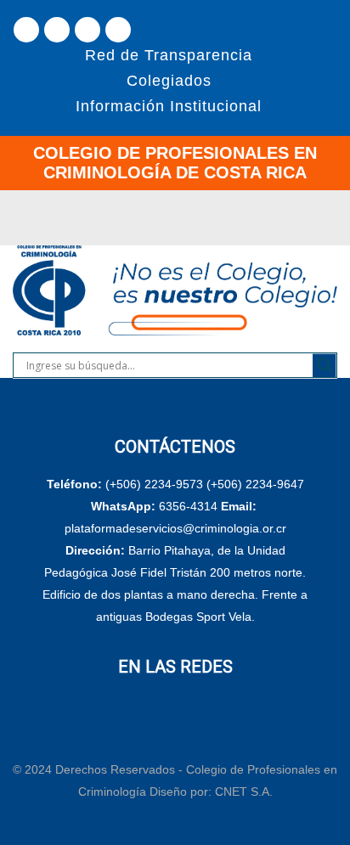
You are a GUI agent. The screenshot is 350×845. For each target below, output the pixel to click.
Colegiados (169, 80)
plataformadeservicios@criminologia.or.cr (175, 528)
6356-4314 (188, 506)
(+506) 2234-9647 (255, 484)
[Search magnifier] (324, 365)
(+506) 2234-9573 (154, 484)
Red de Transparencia (168, 55)
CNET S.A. (244, 791)
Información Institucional (169, 106)
